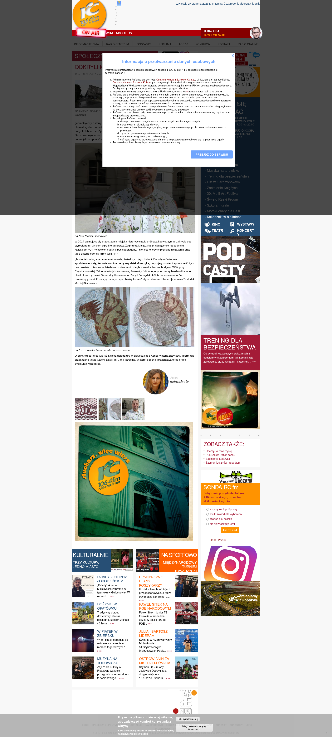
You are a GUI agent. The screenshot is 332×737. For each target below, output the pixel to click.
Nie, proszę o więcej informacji (194, 728)
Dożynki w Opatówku (107, 606)
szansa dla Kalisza (221, 519)
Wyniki (222, 539)
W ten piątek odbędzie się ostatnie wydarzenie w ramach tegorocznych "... (113, 643)
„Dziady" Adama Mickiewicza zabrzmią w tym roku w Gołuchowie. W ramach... (113, 590)
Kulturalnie (91, 555)
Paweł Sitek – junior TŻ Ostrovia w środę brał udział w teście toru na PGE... (153, 617)
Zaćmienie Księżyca (218, 459)
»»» (112, 596)
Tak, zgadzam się (187, 719)
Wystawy (245, 224)
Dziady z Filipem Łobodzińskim (112, 578)
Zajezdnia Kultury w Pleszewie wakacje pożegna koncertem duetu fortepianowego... (113, 672)
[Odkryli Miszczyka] (86, 420)
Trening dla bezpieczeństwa (229, 343)
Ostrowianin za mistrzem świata (154, 660)
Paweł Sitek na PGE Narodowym (155, 606)
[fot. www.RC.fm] (133, 420)
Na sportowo (179, 555)
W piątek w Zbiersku (107, 633)
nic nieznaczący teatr (222, 524)
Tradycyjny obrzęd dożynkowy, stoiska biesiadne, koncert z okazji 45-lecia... (113, 617)
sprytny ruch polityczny (223, 509)
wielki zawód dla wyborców (226, 514)
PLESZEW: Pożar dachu (220, 455)
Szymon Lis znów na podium (223, 462)
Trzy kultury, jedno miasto (86, 564)
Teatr (217, 230)
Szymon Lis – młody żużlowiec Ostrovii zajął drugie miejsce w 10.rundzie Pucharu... (153, 672)
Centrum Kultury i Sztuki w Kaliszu (175, 79)
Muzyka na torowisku (107, 660)
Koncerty (245, 232)
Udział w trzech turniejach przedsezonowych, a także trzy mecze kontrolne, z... (155, 592)
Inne (214, 539)
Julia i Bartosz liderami (153, 633)
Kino (216, 224)
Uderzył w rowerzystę (219, 451)
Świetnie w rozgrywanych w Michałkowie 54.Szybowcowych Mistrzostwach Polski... (155, 645)
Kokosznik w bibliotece (224, 216)
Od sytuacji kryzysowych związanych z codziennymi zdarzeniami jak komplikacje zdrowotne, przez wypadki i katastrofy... (228, 357)
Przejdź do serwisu (212, 154)
